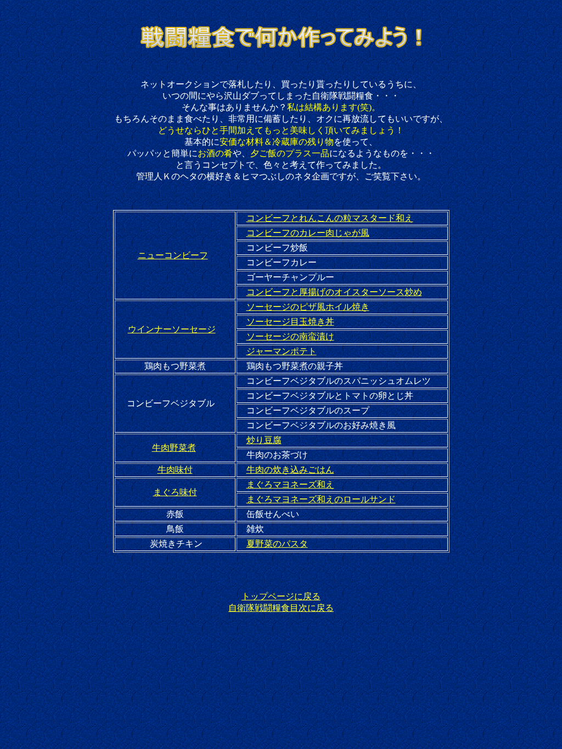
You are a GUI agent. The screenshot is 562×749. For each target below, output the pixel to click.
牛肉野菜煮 (174, 447)
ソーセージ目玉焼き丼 (290, 321)
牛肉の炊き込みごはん (290, 469)
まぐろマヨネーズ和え (290, 484)
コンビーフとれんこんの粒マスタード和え (329, 218)
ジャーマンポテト (281, 351)
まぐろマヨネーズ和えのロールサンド (321, 499)
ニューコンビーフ (173, 255)
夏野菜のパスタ (277, 543)
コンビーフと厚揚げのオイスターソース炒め (334, 292)
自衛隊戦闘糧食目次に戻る (281, 607)
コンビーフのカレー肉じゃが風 (307, 232)
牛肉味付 (175, 469)
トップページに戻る (281, 596)
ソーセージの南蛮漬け (290, 336)
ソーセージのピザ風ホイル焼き (307, 306)
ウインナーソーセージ (172, 329)
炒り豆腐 (264, 440)
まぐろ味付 (175, 492)
